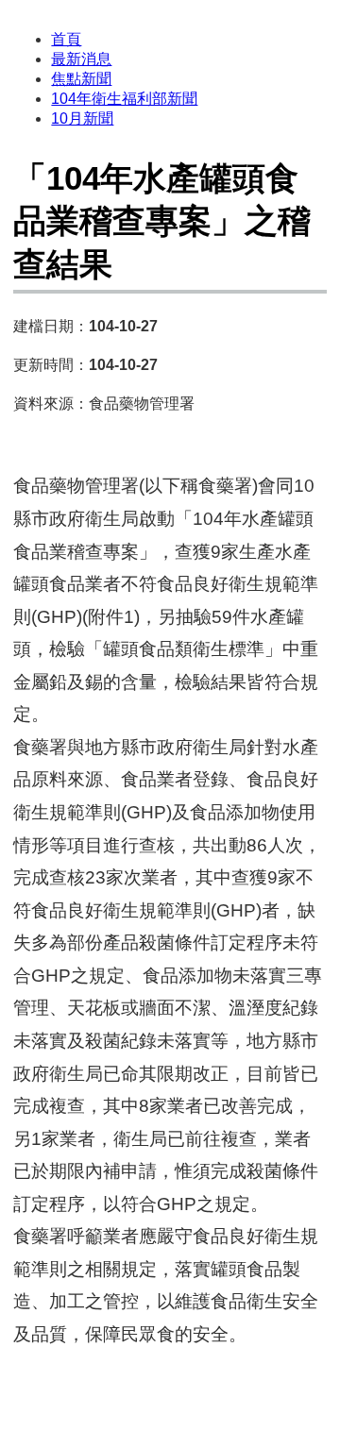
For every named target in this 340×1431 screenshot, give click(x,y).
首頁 (66, 39)
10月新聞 (82, 118)
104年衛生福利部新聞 (124, 99)
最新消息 (81, 59)
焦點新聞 (81, 79)
